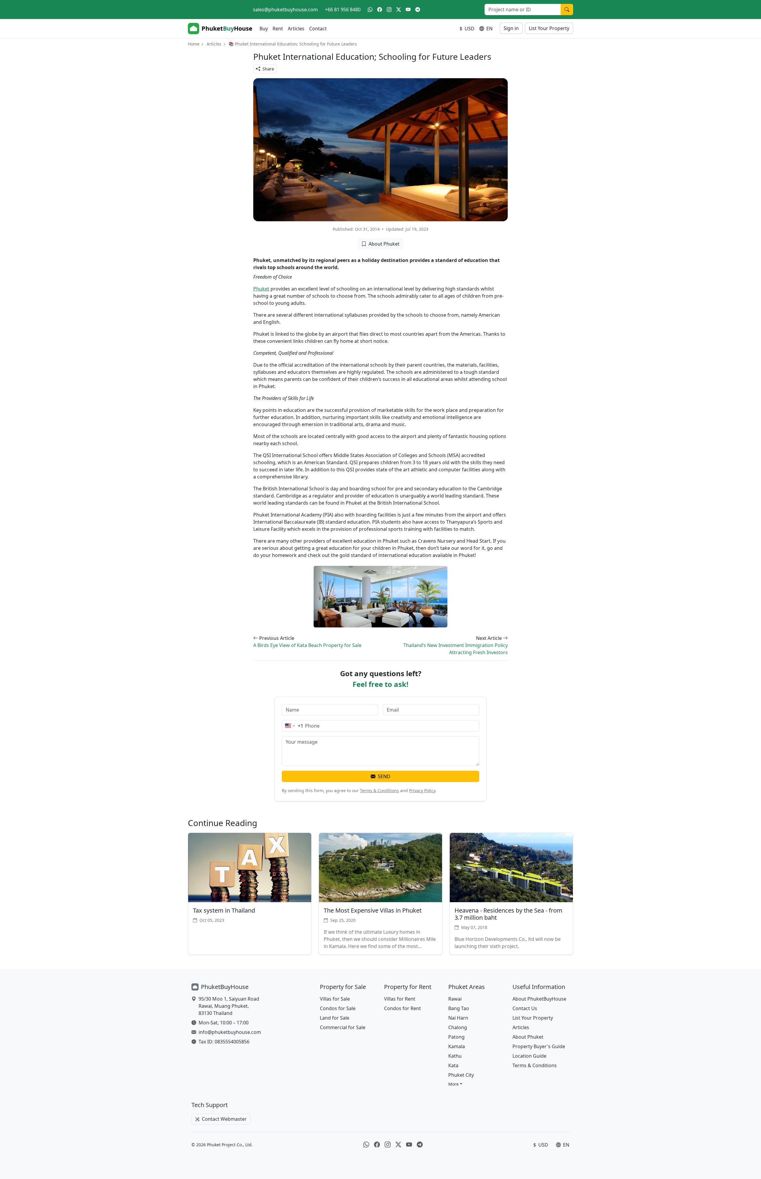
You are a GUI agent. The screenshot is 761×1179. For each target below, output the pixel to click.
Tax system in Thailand (224, 910)
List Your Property (549, 28)
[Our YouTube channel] (408, 9)
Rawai (455, 999)
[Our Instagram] (389, 9)
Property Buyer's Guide (538, 1046)
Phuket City (461, 1075)
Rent (278, 28)
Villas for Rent (399, 999)
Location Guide (529, 1056)
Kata (453, 1065)
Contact (318, 28)
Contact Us (524, 1008)
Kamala (456, 1046)
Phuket (261, 288)
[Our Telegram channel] (417, 9)
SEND (384, 776)
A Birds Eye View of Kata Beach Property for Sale (307, 645)
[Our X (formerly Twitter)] (398, 9)
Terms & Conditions (379, 790)
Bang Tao (458, 1008)
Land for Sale (334, 1018)
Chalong (457, 1027)
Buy (264, 28)
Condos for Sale (338, 1008)
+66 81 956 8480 (343, 9)
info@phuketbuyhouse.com (230, 1032)
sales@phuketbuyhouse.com (285, 9)
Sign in (511, 28)
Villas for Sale (335, 999)
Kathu (455, 1056)
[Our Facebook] (379, 9)
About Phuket (384, 244)
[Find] (567, 9)
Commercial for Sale (342, 1027)
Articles (296, 28)
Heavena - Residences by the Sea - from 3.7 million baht (508, 913)
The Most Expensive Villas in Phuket (373, 910)
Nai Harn (458, 1018)
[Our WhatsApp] (370, 9)
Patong (456, 1037)
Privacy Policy (422, 790)
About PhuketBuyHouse (539, 999)
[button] (455, 1084)
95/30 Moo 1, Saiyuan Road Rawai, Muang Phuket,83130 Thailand (229, 1006)
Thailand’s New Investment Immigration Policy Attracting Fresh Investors (455, 649)
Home (193, 44)
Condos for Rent (402, 1008)
